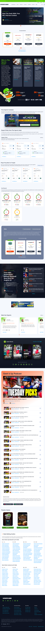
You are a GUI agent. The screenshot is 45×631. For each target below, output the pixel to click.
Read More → (4, 17)
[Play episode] (40, 408)
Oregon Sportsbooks (26, 558)
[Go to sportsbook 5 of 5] (24, 255)
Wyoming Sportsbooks (37, 562)
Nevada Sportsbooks (26, 545)
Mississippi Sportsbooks (17, 558)
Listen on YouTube (8, 504)
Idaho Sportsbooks (5, 558)
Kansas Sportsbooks (16, 546)
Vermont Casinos (36, 577)
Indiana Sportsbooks (16, 543)
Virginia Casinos (36, 578)
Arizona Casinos (4, 571)
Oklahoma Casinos (26, 581)
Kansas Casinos (15, 571)
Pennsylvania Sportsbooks (27, 559)
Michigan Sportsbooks (16, 555)
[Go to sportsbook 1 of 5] (21, 255)
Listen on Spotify (18, 504)
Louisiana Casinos (16, 574)
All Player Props (40, 165)
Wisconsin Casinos (37, 582)
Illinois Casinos (4, 585)
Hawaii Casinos (4, 582)
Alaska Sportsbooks (5, 545)
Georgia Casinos (5, 581)
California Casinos (5, 574)
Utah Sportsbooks (37, 551)
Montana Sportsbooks (16, 561)
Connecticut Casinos (5, 577)
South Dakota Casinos (37, 571)
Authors (41, 315)
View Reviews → (16, 79)
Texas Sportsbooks (37, 550)
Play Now (7, 527)
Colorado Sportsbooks (5, 550)
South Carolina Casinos (38, 570)
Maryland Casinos (16, 577)
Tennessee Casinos (37, 573)
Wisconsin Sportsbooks (38, 561)
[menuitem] (6, 607)
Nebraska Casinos (26, 569)
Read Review (7, 45)
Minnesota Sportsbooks (16, 557)
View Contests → (37, 80)
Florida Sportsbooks (5, 554)
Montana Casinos (15, 585)
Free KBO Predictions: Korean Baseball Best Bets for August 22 (10, 276)
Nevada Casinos (26, 570)
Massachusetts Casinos (17, 578)
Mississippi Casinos (16, 582)
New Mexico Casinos (26, 574)
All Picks (41, 137)
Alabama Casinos (5, 569)
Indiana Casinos (15, 569)
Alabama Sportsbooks (5, 543)
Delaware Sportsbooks (5, 553)
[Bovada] (18, 35)
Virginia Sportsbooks (37, 554)
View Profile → (5, 332)
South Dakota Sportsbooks (38, 547)
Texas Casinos (36, 574)
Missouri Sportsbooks (16, 559)
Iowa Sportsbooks (16, 545)
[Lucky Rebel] (7, 36)
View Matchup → (4, 156)
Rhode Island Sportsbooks (38, 543)
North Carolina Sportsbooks (27, 553)
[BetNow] (39, 35)
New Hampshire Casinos (27, 571)
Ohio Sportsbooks (26, 555)
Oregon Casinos (26, 582)
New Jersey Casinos (26, 573)
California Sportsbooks (6, 549)
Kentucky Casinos (16, 573)
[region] (22, 519)
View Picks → (26, 81)
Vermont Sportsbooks (37, 553)
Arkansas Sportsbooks (6, 547)
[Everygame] (28, 35)
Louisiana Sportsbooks (16, 549)
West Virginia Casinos (37, 581)
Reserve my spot (35, 124)
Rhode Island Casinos (37, 569)
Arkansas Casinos (5, 573)
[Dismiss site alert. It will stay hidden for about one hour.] (43, 1)
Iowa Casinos (15, 570)
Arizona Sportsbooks (5, 546)
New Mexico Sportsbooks (27, 550)
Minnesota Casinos (16, 581)
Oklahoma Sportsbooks (27, 557)
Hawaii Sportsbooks (5, 557)
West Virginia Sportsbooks (38, 559)
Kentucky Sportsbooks (16, 547)
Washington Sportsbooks (38, 555)
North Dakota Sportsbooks (27, 554)
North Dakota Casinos (26, 578)
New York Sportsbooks (27, 551)
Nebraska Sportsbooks (27, 543)
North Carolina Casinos (27, 577)
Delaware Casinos (5, 578)
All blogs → (34, 293)
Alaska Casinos (4, 570)
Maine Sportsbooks (16, 550)
